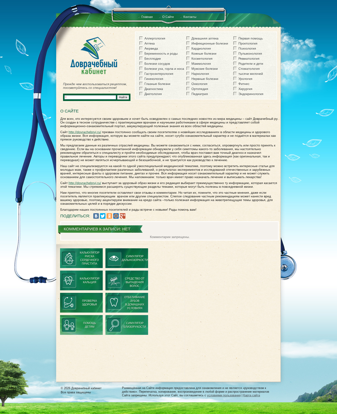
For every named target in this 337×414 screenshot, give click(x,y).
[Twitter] (102, 216)
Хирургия (245, 89)
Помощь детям (89, 325)
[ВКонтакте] (96, 216)
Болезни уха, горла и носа (164, 68)
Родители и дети (250, 63)
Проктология (247, 43)
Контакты (189, 17)
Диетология (153, 94)
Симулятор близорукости (135, 325)
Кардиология (201, 48)
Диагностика (153, 89)
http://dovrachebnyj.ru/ (85, 132)
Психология (247, 48)
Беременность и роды (161, 53)
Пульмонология (250, 53)
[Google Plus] (122, 216)
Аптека (149, 43)
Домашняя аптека (204, 38)
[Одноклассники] (109, 216)
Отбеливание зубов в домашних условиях (134, 303)
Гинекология (153, 79)
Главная (147, 17)
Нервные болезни (204, 79)
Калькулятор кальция (89, 280)
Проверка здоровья (89, 302)
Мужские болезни (204, 68)
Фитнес (243, 84)
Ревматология (249, 58)
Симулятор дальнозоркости (135, 258)
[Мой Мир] (116, 216)
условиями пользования (224, 395)
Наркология (200, 74)
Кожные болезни (203, 53)
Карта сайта (251, 395)
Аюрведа (151, 48)
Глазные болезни (157, 84)
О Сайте (168, 17)
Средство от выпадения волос (134, 282)
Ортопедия (199, 89)
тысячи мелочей (250, 74)
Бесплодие (152, 58)
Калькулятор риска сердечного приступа (89, 258)
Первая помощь (250, 38)
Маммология (201, 63)
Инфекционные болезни (209, 43)
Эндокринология (250, 94)
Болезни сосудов (157, 63)
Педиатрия (199, 94)
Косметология (202, 58)
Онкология (199, 84)
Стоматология (249, 68)
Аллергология (154, 38)
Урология (245, 79)
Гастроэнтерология (158, 74)
